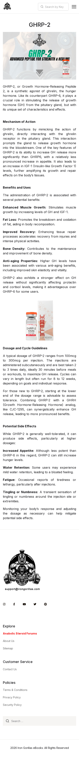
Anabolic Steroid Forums (20, 633)
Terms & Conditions (15, 689)
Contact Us (10, 669)
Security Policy (12, 704)
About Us (8, 641)
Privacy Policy (12, 697)
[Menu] (74, 6)
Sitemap (8, 648)
